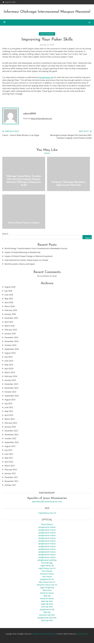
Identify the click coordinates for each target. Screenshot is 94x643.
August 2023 (10, 399)
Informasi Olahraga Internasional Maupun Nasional (47, 12)
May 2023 (9, 411)
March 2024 (10, 372)
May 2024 (9, 364)
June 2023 (9, 407)
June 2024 (9, 360)
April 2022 (9, 462)
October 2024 (10, 345)
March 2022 (10, 465)
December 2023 (11, 384)
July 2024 (8, 357)
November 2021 (11, 481)
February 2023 (11, 423)
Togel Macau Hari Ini (47, 513)
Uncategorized (47, 34)
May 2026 (9, 298)
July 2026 (8, 291)
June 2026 (9, 294)
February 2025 (11, 329)
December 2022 (11, 430)
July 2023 (8, 403)
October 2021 (10, 485)
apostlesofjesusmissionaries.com (47, 501)
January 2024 (10, 380)
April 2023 (9, 415)
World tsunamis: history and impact (20, 264)
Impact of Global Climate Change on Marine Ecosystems (29, 256)
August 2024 (10, 353)
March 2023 (10, 419)
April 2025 (9, 322)
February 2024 (11, 376)
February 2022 (11, 469)
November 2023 (11, 388)
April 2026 (9, 302)
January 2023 (10, 427)
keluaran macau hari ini (47, 584)
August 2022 (10, 446)
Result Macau (47, 524)
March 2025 (10, 326)
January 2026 (10, 314)
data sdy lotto (47, 620)
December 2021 (11, 477)
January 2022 (10, 473)
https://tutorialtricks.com (41, 118)
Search (5, 233)
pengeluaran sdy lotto (47, 617)
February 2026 (11, 310)
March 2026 (10, 306)
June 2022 (9, 454)
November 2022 (11, 434)
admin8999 (29, 113)
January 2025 (10, 333)
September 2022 (12, 442)
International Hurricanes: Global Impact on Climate (26, 260)
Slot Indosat (47, 571)
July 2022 (8, 450)
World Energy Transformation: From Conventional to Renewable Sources (36, 248)
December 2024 (11, 337)
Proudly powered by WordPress (44, 634)
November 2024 (11, 341)
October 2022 (10, 438)
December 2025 (11, 318)
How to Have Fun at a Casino (23, 223)
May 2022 (9, 458)
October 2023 (10, 392)
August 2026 (10, 287)
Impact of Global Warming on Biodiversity (22, 252)
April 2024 (9, 368)
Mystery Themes (82, 634)
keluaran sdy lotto (47, 615)
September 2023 (12, 395)
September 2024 (12, 349)
